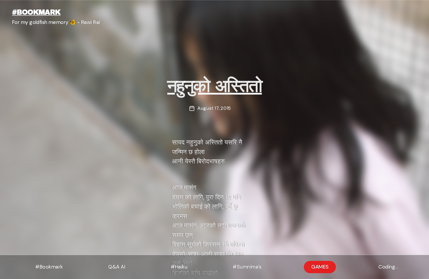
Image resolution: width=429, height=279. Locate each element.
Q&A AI (116, 266)
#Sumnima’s (246, 266)
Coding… (388, 266)
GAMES (320, 266)
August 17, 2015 (214, 108)
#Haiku (178, 266)
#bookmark (36, 12)
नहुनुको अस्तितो (214, 86)
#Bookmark (49, 266)
